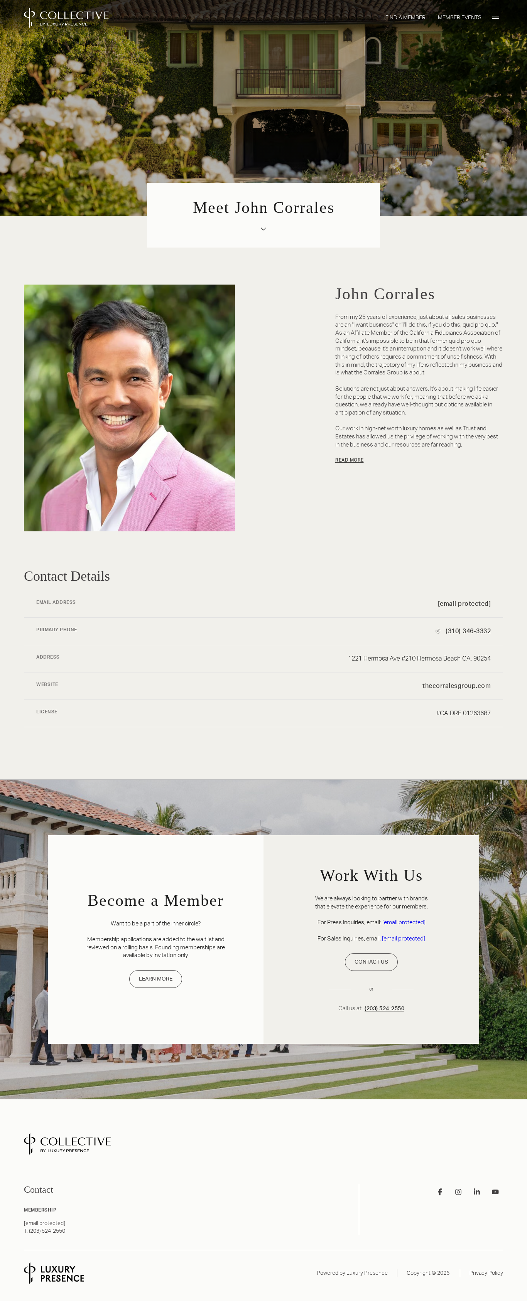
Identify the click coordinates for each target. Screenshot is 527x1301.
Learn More (155, 979)
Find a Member (405, 17)
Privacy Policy (486, 1273)
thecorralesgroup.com (456, 686)
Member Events (459, 17)
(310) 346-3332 (468, 631)
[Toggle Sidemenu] (495, 17)
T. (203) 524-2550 (44, 1231)
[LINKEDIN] (477, 1192)
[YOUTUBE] (495, 1192)
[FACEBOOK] (440, 1192)
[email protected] (404, 922)
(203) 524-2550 (384, 1008)
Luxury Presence (367, 1273)
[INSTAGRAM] (458, 1192)
